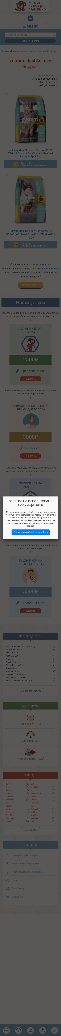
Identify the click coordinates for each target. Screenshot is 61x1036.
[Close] (58, 496)
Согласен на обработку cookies (30, 532)
